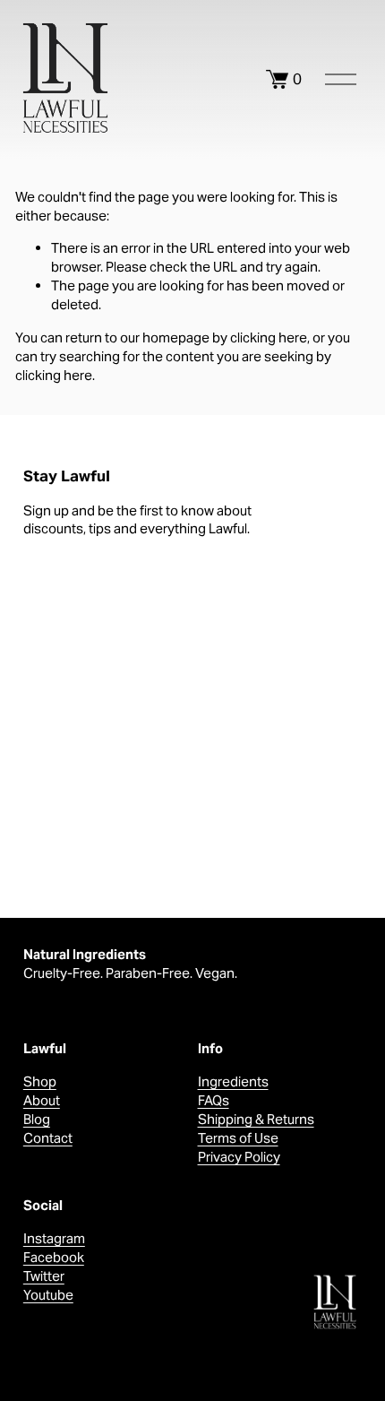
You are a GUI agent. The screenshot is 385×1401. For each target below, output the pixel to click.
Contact (48, 1137)
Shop (39, 1081)
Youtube (48, 1294)
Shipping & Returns (256, 1119)
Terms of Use (238, 1137)
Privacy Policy (239, 1156)
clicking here (268, 337)
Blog (36, 1119)
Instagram (54, 1238)
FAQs (213, 1100)
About (41, 1100)
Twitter (43, 1275)
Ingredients (233, 1081)
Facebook (53, 1257)
